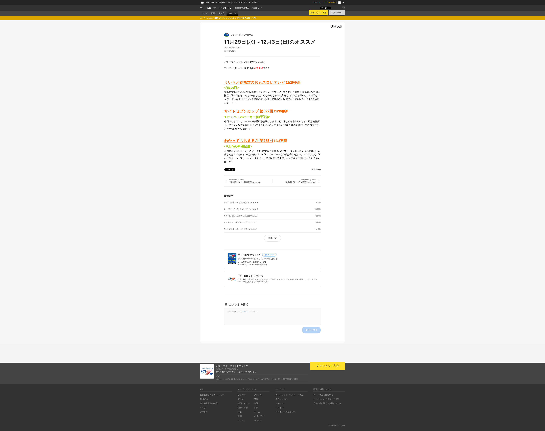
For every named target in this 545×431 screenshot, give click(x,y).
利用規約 (204, 399)
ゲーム (257, 412)
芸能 (256, 399)
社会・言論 (243, 407)
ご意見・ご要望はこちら (246, 372)
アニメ (241, 399)
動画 (207, 2)
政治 (256, 407)
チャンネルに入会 (319, 12)
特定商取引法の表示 (209, 403)
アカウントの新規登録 (285, 412)
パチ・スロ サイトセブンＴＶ (216, 8)
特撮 (240, 412)
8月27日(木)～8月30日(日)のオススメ (241, 202)
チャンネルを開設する (323, 395)
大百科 (234, 2)
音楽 (240, 416)
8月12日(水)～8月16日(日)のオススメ (241, 216)
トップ (204, 13)
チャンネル (226, 2)
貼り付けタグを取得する (225, 372)
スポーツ (258, 395)
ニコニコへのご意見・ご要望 (326, 399)
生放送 (218, 2)
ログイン (316, 2)
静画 (212, 2)
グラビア (258, 420)
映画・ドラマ (244, 403)
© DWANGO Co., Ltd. (337, 425)
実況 (240, 2)
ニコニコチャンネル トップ (212, 395)
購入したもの (281, 399)
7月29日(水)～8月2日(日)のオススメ (240, 229)
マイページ (280, 403)
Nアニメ (247, 2)
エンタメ (242, 420)
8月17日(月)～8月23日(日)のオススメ (241, 209)
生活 (256, 403)
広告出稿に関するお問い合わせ (327, 403)
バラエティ (255, 8)
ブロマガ (232, 13)
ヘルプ (203, 407)
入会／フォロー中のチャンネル (289, 395)
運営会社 (204, 412)
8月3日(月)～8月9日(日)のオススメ (240, 222)
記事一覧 (272, 238)
